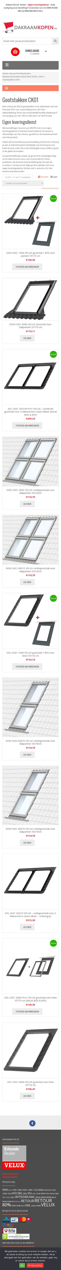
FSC (4, 1197)
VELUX (48, 1205)
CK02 (54, 1190)
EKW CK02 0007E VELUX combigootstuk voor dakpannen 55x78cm (30, 742)
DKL (20, 1193)
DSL (30, 1193)
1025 (24, 1189)
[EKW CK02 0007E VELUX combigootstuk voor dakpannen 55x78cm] (30, 707)
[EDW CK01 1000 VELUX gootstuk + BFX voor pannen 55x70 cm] (30, 221)
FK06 (52, 1193)
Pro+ (18, 1201)
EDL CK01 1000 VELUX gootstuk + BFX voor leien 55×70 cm (30, 654)
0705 (14, 1190)
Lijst (55, 176)
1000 (19, 1190)
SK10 (23, 1205)
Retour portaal (10, 1173)
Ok (22, 1265)
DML (25, 1193)
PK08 (9, 1201)
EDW (38, 1193)
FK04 (47, 1194)
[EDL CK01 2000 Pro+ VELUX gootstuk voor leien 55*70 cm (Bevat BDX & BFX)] (30, 966)
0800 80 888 (52, 7)
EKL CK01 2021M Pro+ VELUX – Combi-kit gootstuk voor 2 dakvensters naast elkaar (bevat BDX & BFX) (30, 411)
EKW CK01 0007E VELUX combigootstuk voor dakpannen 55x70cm (30, 830)
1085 (30, 1190)
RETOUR (27, 1201)
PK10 (13, 1201)
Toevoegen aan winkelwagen (27, 266)
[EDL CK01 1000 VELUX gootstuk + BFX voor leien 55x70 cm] (30, 621)
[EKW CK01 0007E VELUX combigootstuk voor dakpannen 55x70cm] (30, 795)
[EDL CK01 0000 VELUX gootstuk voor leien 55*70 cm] (30, 1050)
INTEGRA (22, 1197)
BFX (49, 1190)
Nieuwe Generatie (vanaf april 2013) (19, 76)
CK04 (4, 1193)
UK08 (38, 1205)
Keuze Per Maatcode (20, 73)
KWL (32, 1197)
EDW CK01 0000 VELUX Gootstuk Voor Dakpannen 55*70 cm (30, 326)
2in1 (10, 1190)
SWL (28, 1205)
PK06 (4, 1201)
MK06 (43, 1197)
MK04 (38, 1197)
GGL (8, 1197)
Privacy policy (35, 1265)
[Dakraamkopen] (30, 27)
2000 (40, 1189)
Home (5, 73)
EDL (34, 1194)
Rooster (44, 176)
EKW (43, 1193)
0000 (5, 1189)
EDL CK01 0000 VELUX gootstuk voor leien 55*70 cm (30, 1083)
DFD (14, 1193)
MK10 (54, 1197)
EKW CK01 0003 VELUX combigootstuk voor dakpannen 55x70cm (31, 491)
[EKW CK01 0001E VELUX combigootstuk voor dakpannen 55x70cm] (30, 539)
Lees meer (27, 338)
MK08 (48, 1197)
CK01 (40, 76)
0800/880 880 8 (31, 10)
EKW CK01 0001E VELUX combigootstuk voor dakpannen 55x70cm (30, 570)
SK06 (13, 1205)
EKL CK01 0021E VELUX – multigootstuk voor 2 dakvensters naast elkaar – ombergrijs (30, 915)
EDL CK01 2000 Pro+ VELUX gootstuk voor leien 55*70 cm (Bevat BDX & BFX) (30, 999)
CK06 (9, 1194)
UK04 (33, 1205)
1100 (35, 1190)
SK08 (18, 1205)
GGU (12, 1197)
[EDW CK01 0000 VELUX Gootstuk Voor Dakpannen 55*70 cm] (30, 299)
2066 (46, 1190)
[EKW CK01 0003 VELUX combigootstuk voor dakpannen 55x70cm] (30, 461)
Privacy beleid (9, 1177)
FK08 (56, 1193)
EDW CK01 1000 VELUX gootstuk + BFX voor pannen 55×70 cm (30, 254)
